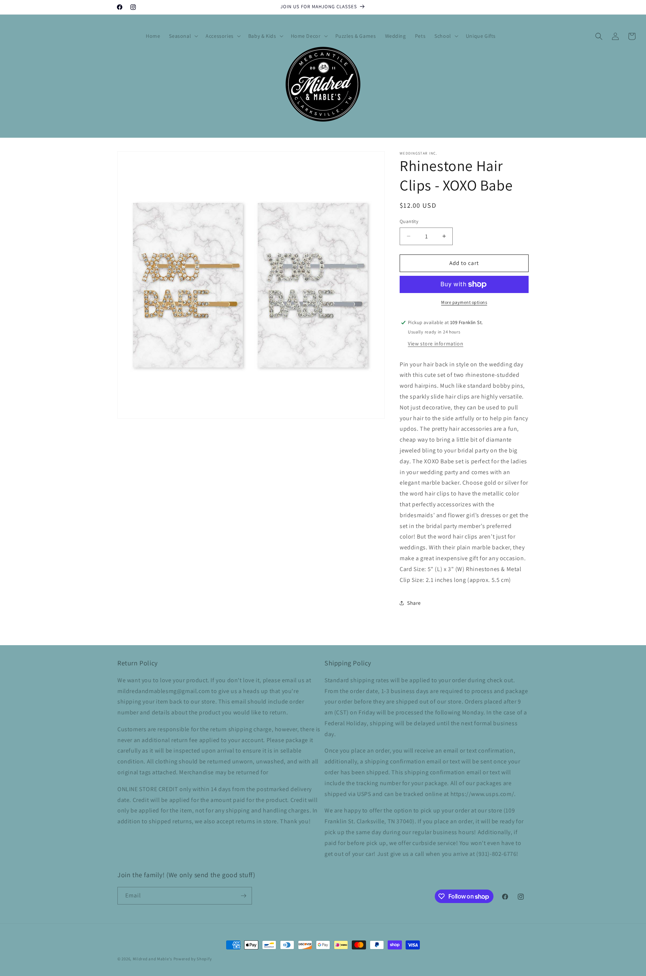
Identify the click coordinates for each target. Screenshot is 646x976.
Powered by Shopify (192, 958)
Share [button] (414, 603)
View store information (435, 343)
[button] (182, 36)
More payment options (464, 302)
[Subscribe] (243, 896)
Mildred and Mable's (153, 958)
